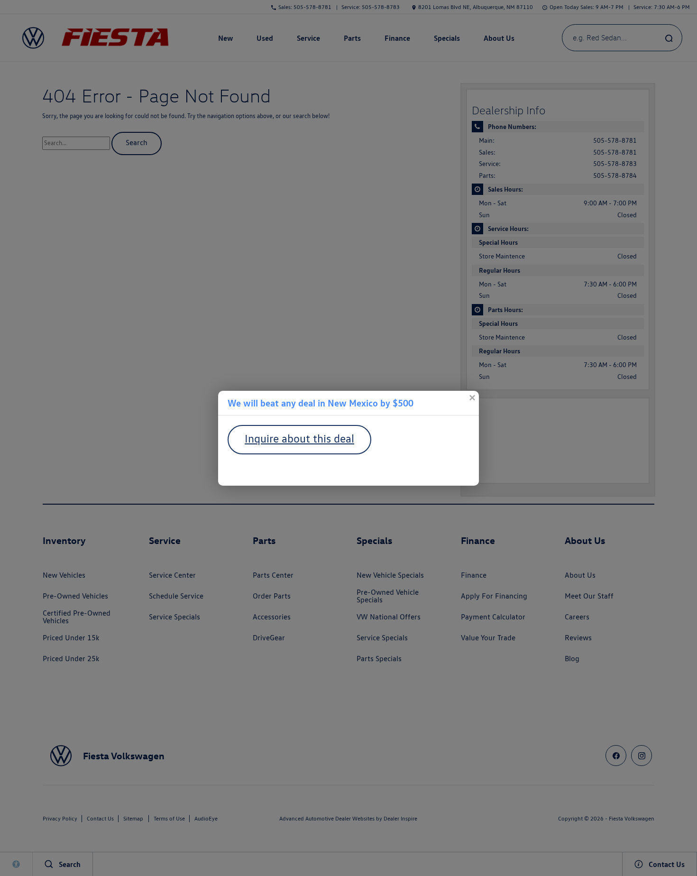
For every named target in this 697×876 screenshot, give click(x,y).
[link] (472, 398)
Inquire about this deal (299, 438)
